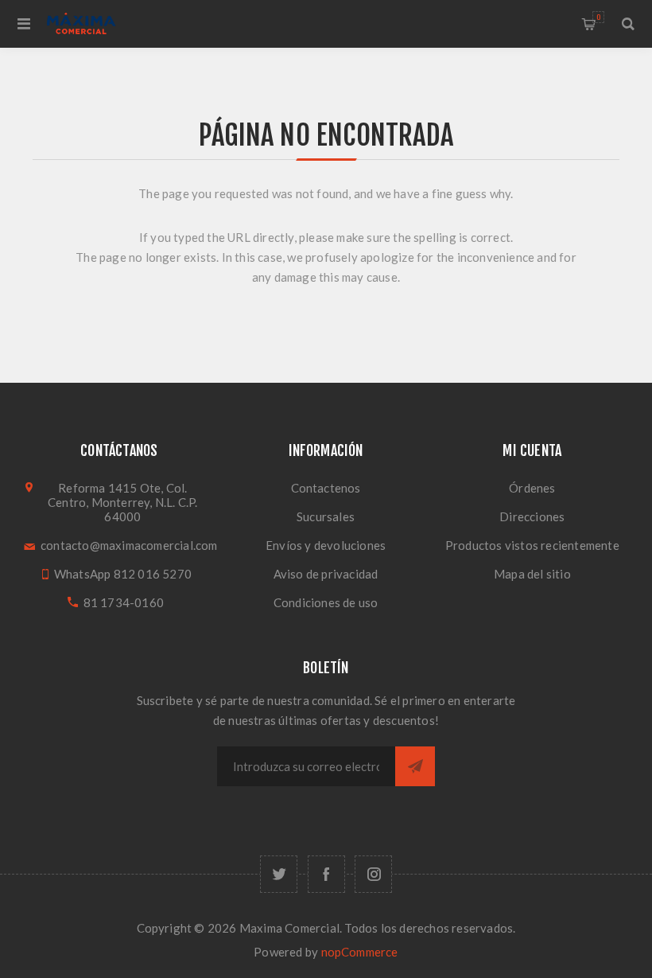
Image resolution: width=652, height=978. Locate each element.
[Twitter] (278, 874)
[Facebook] (326, 874)
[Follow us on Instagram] (373, 874)
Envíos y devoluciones (326, 545)
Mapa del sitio (532, 574)
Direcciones (532, 516)
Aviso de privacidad (326, 574)
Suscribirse (415, 766)
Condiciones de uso (326, 602)
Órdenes (532, 488)
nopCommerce (359, 952)
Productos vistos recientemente (532, 545)
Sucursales (326, 516)
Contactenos (326, 488)
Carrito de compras (598, 17)
